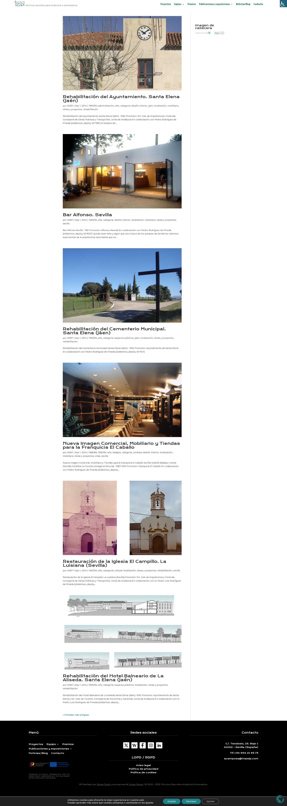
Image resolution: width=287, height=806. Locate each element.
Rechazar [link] (191, 801)
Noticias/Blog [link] (243, 4)
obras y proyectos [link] (72, 109)
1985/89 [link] (93, 452)
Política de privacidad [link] (143, 769)
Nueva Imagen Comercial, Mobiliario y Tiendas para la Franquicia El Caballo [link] (121, 445)
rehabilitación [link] (90, 109)
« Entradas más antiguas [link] (76, 715)
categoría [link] (125, 105)
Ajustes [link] (210, 801)
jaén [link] (150, 105)
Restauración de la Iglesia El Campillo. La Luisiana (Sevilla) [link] (114, 563)
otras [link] (97, 456)
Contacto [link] (258, 4)
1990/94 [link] (93, 105)
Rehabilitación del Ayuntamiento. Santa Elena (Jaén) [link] (121, 98)
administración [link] (106, 105)
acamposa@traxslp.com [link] (241, 758)
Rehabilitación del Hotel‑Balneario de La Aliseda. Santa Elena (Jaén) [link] (113, 677)
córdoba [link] (137, 452)
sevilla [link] (66, 223)
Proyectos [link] (166, 4)
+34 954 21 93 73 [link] (246, 753)
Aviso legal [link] (143, 765)
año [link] (117, 105)
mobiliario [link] (173, 105)
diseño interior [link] (139, 105)
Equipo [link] (177, 4)
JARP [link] (70, 105)
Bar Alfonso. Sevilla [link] (87, 214)
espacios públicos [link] (124, 338)
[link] (283, 3)
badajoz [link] (117, 452)
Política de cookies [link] (143, 772)
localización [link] (160, 105)
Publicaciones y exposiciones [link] (214, 4)
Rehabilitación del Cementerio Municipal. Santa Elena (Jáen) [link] (114, 330)
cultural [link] (118, 570)
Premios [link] (192, 4)
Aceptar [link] (171, 801)
